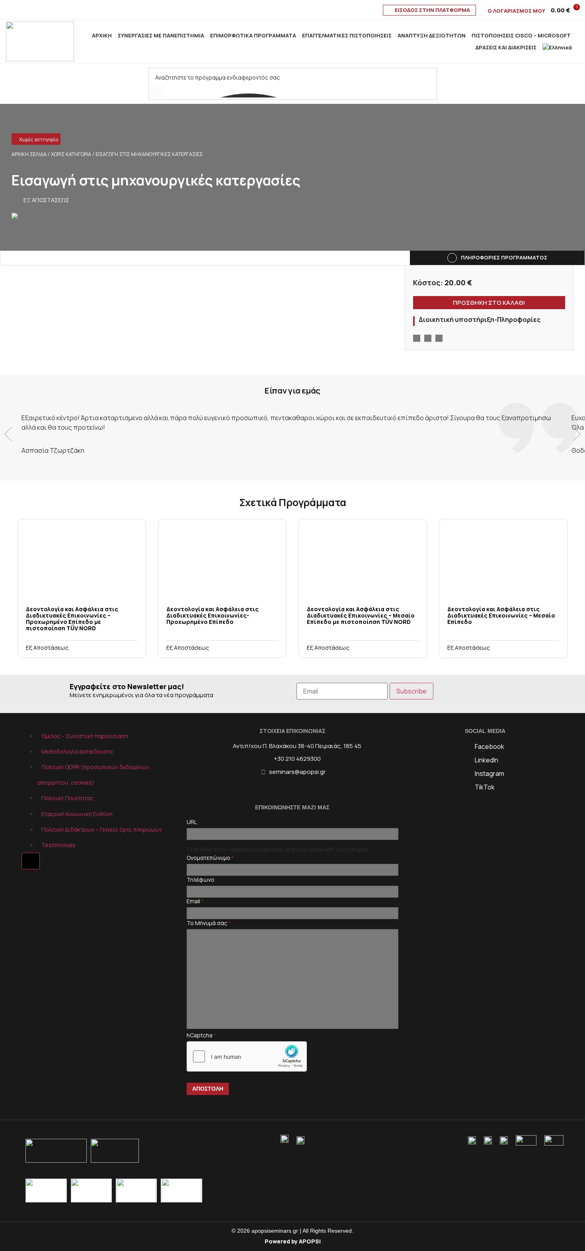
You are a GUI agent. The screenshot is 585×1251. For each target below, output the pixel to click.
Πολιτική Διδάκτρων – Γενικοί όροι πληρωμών (101, 829)
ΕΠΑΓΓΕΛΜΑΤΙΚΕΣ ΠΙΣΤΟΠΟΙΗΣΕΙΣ (347, 35)
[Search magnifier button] (157, 90)
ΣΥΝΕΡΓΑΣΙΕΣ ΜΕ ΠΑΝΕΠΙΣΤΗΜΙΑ (161, 35)
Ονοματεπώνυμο (210, 858)
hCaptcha (201, 1035)
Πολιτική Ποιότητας (67, 798)
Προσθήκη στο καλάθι (489, 302)
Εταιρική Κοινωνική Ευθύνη (77, 814)
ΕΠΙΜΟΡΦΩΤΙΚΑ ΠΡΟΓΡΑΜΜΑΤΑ (253, 35)
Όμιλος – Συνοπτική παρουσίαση (84, 736)
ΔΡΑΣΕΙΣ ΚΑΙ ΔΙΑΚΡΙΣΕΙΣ (506, 47)
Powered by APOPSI (293, 1241)
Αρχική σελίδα (29, 154)
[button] (16, 140)
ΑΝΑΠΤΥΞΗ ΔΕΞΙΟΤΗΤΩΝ (432, 35)
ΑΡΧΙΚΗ (102, 35)
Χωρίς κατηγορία (38, 139)
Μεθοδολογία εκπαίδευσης (77, 751)
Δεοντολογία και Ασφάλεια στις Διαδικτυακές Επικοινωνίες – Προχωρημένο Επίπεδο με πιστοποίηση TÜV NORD (72, 618)
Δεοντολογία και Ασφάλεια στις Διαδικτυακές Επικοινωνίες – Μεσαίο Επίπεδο (501, 615)
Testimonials (58, 845)
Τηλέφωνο (200, 880)
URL (192, 822)
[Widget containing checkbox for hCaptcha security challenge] (247, 1056)
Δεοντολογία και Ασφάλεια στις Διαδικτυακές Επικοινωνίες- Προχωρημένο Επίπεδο (212, 615)
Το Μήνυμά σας (209, 923)
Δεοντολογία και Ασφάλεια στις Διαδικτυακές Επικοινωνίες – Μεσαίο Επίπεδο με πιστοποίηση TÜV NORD (361, 615)
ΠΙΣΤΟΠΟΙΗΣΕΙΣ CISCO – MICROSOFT (521, 35)
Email (195, 901)
